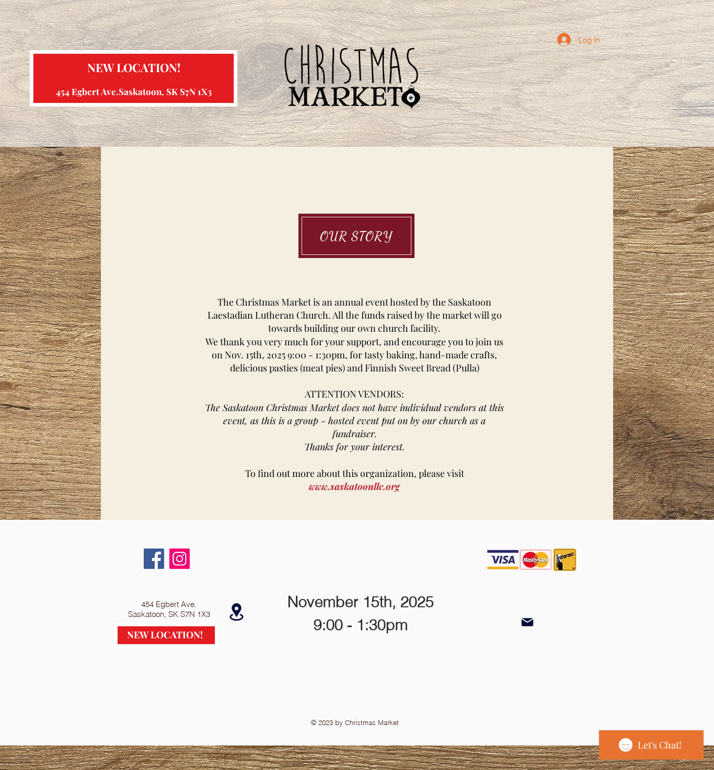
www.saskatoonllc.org (354, 486)
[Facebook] (154, 559)
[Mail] (527, 622)
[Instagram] (179, 559)
